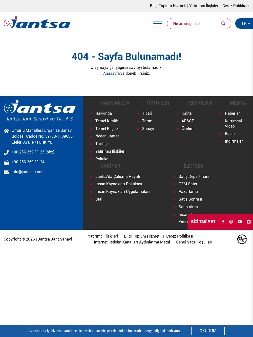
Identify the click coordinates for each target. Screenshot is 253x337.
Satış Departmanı (194, 176)
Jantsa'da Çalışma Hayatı (117, 176)
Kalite (186, 113)
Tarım (147, 121)
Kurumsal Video (233, 124)
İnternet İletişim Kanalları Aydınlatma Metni (132, 242)
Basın (230, 133)
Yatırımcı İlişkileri (204, 5)
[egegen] (242, 239)
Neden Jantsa (107, 136)
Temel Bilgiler (107, 128)
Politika (101, 159)
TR (244, 23)
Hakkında (103, 113)
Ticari (147, 113)
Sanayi (148, 128)
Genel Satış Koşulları (194, 242)
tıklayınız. (175, 331)
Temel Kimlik (106, 121)
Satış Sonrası (190, 199)
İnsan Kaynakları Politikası (118, 184)
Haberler (232, 113)
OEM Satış (188, 184)
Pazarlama (188, 191)
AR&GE (188, 121)
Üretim (187, 128)
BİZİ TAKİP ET (203, 221)
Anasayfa (111, 73)
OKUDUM (208, 330)
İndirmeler (234, 141)
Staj (98, 199)
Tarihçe (101, 143)
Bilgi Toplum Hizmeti (168, 5)
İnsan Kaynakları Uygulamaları (122, 191)
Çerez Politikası (235, 5)
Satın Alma (188, 207)
